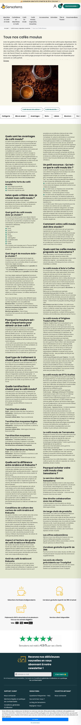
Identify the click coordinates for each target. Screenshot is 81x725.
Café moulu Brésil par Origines (53, 340)
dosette (46, 463)
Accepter (35, 719)
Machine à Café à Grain (6, 19)
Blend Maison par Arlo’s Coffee (53, 304)
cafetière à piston (11, 427)
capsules (13, 168)
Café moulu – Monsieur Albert (53, 450)
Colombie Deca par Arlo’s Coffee (53, 293)
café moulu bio (54, 170)
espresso (66, 150)
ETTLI (57, 377)
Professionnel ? (71, 6)
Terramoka (47, 444)
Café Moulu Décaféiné (31, 109)
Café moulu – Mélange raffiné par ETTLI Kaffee (58, 392)
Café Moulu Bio (51, 109)
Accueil (6, 28)
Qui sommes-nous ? (37, 699)
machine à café (10, 330)
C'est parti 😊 (60, 674)
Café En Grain (24, 19)
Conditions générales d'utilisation (45, 678)
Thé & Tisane (61, 18)
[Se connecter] (55, 6)
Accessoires (44, 17)
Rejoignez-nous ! (35, 706)
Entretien (54, 17)
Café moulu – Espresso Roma (52, 407)
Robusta (68, 141)
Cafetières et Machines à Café (16, 20)
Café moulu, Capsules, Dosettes (33, 20)
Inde (32, 501)
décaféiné (68, 287)
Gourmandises (72, 17)
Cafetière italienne (20, 439)
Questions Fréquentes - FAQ (39, 696)
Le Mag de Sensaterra (37, 702)
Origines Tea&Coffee (50, 323)
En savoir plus (35, 723)
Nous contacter (10, 696)
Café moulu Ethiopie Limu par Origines (55, 357)
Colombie (46, 264)
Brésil (24, 498)
